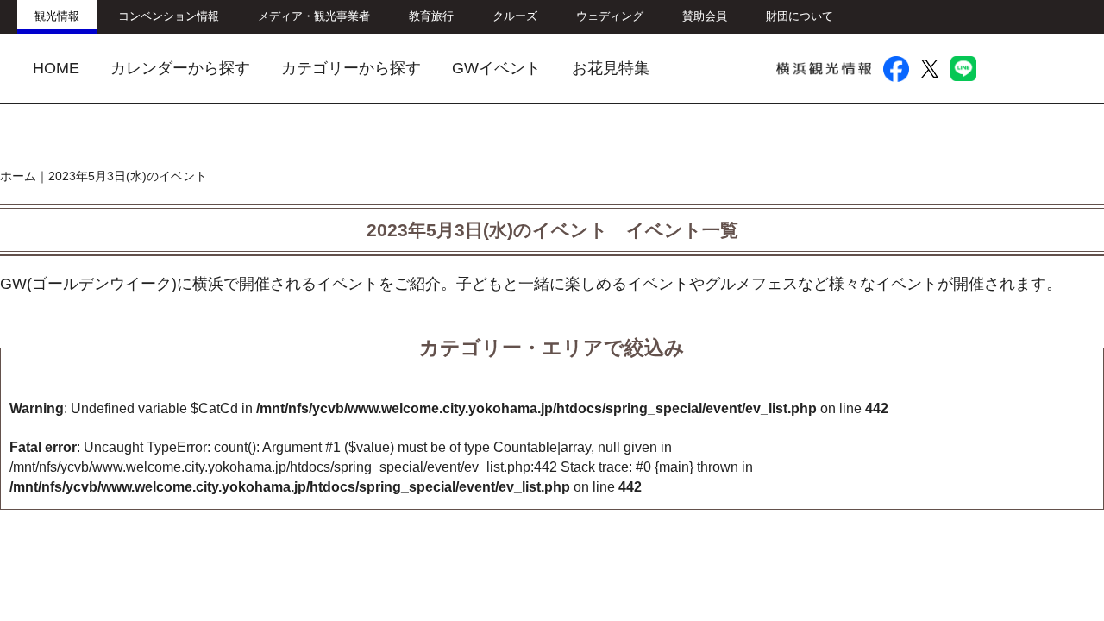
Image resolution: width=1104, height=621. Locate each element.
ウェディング (609, 15)
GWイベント (496, 68)
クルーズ (514, 15)
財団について (799, 15)
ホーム (18, 176)
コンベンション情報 (168, 15)
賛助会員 (704, 15)
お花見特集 (610, 68)
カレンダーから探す (180, 68)
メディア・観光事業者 (314, 15)
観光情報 (56, 15)
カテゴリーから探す (351, 68)
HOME (56, 68)
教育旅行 (431, 15)
